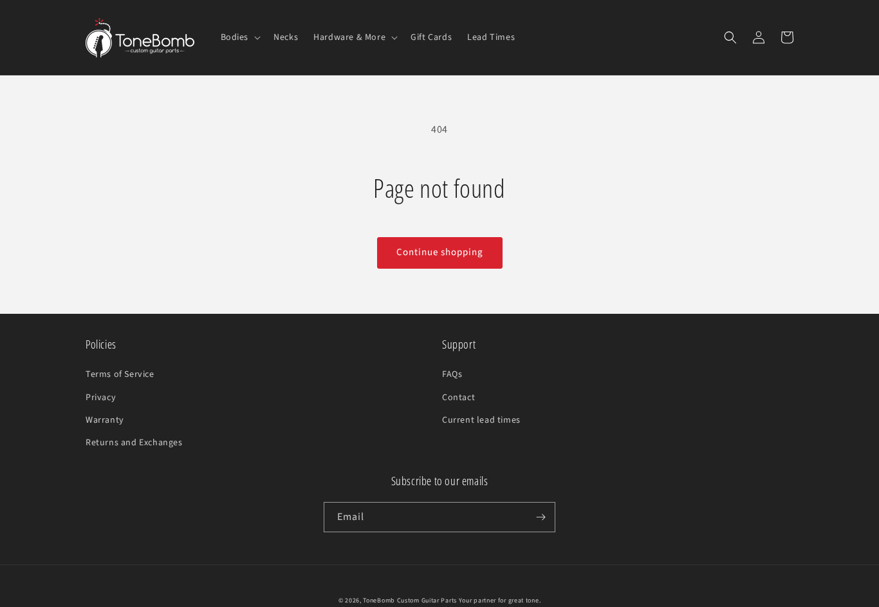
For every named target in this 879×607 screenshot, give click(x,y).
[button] (239, 37)
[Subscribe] (540, 517)
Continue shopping (439, 252)
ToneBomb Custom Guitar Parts (410, 600)
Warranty (105, 420)
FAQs (452, 374)
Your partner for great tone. (500, 600)
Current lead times (481, 420)
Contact (458, 397)
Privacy (101, 397)
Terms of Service (120, 374)
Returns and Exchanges (134, 442)
